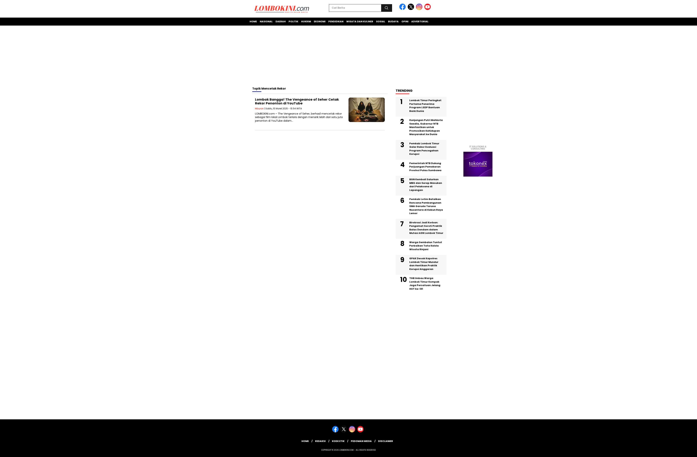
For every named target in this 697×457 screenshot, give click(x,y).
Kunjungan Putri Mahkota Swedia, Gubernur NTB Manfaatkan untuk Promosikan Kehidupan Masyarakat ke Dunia (426, 127)
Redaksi (320, 441)
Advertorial (420, 21)
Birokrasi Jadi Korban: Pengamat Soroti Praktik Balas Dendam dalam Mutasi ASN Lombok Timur (426, 228)
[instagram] (420, 9)
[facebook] (403, 9)
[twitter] (411, 9)
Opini (405, 21)
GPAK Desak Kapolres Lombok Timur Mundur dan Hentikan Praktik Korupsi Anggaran (423, 264)
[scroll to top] (673, 451)
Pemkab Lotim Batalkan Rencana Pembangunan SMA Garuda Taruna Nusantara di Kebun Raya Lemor (426, 206)
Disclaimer (385, 441)
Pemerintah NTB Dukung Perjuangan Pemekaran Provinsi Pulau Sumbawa (425, 167)
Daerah (281, 21)
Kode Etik (338, 441)
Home (253, 21)
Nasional (266, 21)
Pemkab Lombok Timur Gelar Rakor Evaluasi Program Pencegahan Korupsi (424, 149)
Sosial (380, 21)
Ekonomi (319, 21)
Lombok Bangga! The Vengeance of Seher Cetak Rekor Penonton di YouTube (297, 101)
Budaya (393, 21)
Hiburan (259, 108)
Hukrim (306, 21)
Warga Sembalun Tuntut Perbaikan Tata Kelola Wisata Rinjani (425, 246)
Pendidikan (335, 21)
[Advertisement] (348, 56)
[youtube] (428, 9)
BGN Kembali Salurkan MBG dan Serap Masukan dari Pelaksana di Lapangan (425, 185)
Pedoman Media (361, 441)
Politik (293, 21)
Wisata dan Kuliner (359, 21)
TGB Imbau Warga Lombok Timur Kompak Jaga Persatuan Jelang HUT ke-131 (424, 283)
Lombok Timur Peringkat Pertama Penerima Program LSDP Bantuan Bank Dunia (425, 106)
